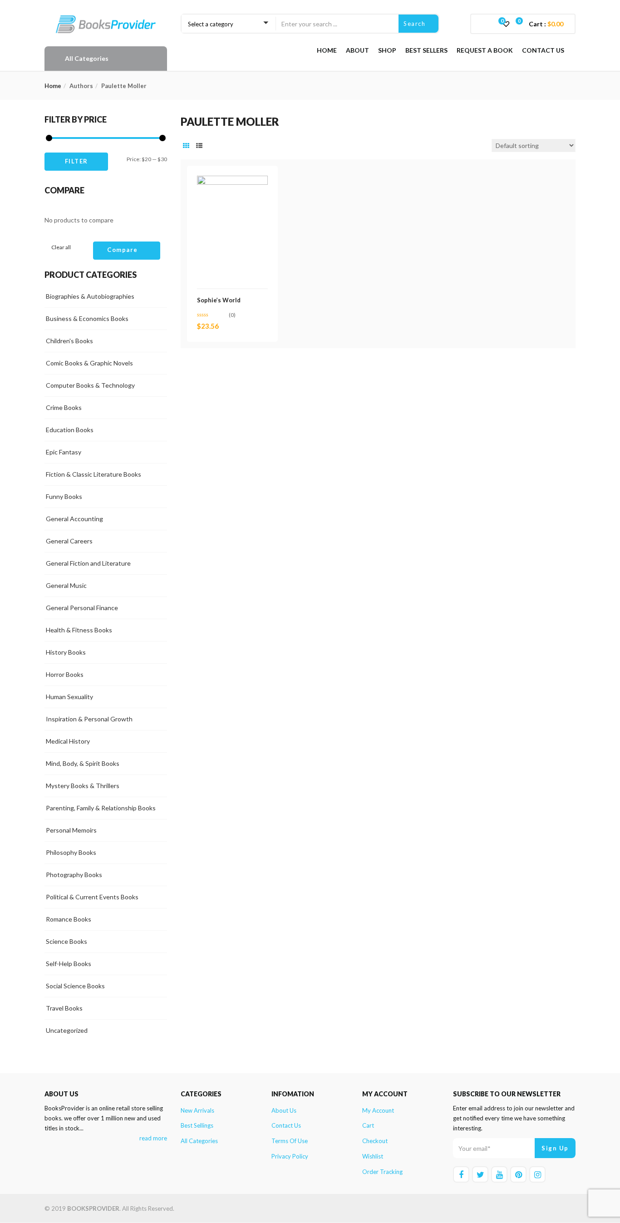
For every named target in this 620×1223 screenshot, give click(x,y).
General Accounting (74, 519)
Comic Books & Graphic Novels (89, 363)
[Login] (488, 23)
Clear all (61, 247)
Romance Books (68, 919)
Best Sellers (426, 50)
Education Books (69, 430)
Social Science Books (75, 986)
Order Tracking (382, 1171)
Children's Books (69, 341)
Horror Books (65, 674)
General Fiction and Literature (88, 563)
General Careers (69, 541)
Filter (76, 161)
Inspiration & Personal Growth (89, 719)
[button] (544, 24)
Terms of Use (289, 1140)
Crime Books (64, 407)
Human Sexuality (69, 696)
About (357, 50)
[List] (199, 146)
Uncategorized (67, 1030)
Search (415, 23)
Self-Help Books (68, 963)
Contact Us (543, 50)
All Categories (199, 1140)
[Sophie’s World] (232, 181)
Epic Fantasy (63, 452)
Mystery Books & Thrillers (82, 785)
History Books (66, 652)
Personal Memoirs (71, 830)
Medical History (68, 741)
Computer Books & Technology (90, 385)
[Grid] (186, 146)
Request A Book (485, 50)
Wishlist (372, 1156)
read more (153, 1138)
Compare (122, 249)
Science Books (66, 941)
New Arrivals (197, 1110)
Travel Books (64, 1008)
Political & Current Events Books (92, 897)
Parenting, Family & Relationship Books (101, 808)
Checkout (375, 1140)
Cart (368, 1125)
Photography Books (74, 874)
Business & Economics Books (87, 318)
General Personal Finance (82, 608)
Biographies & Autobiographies (90, 296)
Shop (387, 50)
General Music (66, 585)
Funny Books (64, 496)
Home (327, 50)
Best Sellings (197, 1125)
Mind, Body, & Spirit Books (82, 763)
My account (378, 1110)
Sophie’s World (219, 300)
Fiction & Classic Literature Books (93, 474)
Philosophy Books (71, 852)
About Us (283, 1110)
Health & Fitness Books (79, 630)
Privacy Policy (289, 1156)
